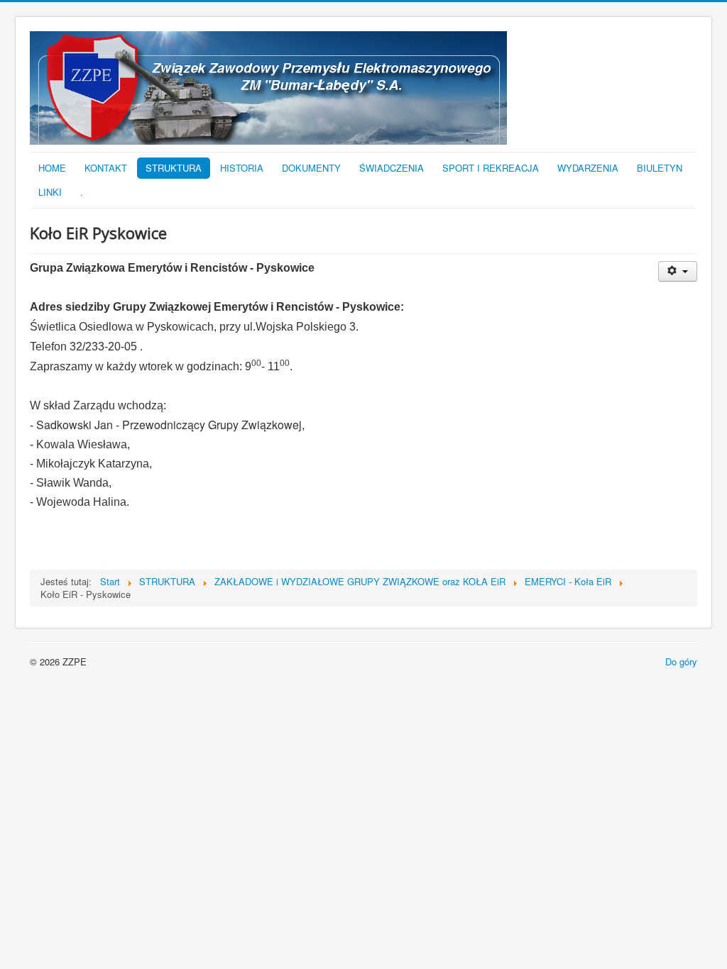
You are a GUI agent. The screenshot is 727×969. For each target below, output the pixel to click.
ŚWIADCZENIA (391, 168)
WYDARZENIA (587, 168)
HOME (52, 168)
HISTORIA (241, 168)
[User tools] (677, 271)
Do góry (681, 661)
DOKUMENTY (311, 168)
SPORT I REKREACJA (490, 168)
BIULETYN (659, 168)
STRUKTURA (174, 168)
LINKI (50, 192)
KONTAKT (105, 168)
